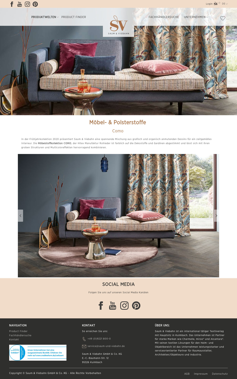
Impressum (201, 374)
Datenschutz (220, 374)
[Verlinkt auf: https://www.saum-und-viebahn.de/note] (223, 19)
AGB (187, 374)
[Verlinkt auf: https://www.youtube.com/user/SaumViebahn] (20, 4)
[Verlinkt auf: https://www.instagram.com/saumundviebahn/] (28, 4)
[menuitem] (209, 5)
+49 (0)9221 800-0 (99, 339)
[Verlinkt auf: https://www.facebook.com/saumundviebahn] (12, 4)
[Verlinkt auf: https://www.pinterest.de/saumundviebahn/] (36, 4)
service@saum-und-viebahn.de (106, 346)
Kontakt (14, 339)
